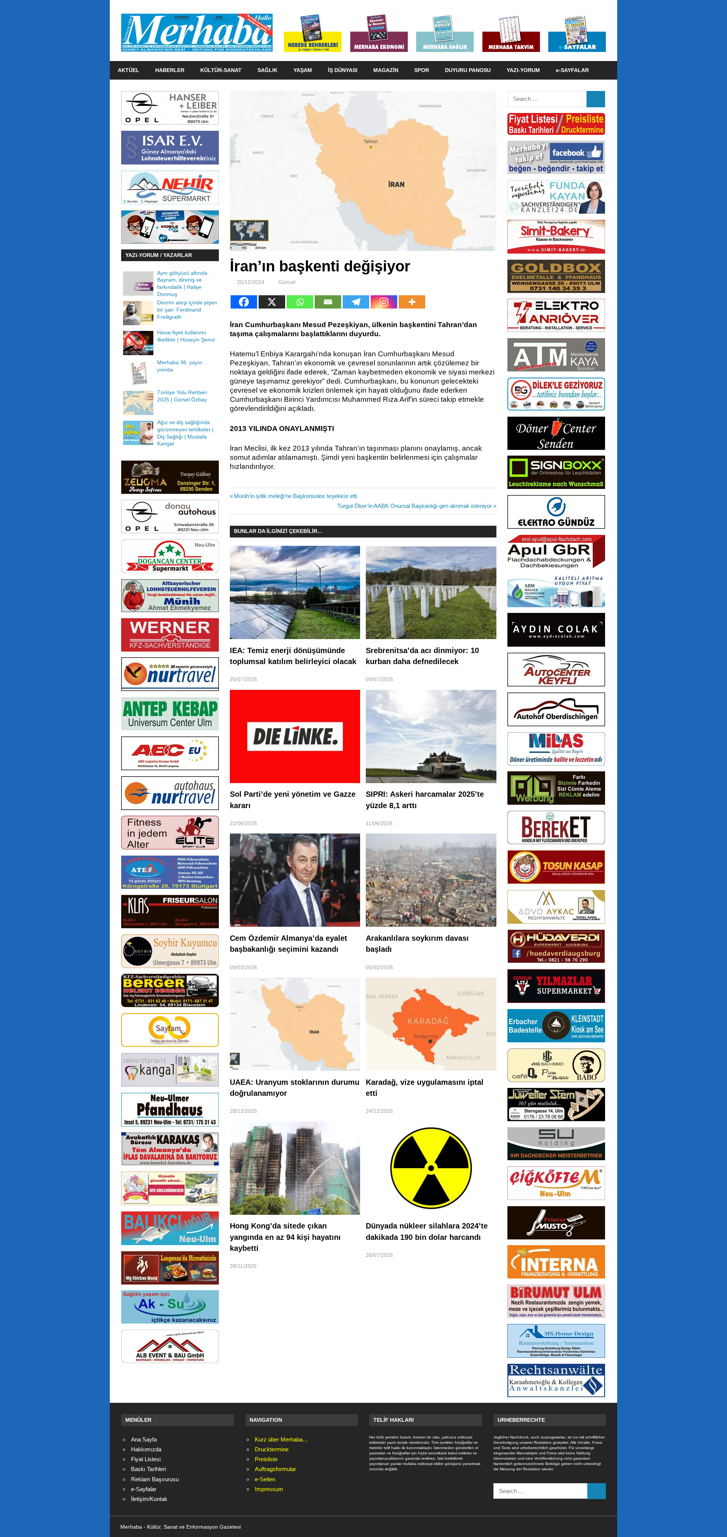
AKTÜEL (128, 70)
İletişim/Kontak (149, 1499)
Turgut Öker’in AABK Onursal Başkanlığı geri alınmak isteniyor (414, 506)
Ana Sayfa (144, 1439)
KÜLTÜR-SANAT (221, 70)
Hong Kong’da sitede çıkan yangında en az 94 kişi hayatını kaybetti (285, 1237)
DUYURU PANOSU (468, 70)
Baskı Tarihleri (148, 1469)
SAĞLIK (267, 70)
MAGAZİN (385, 70)
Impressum (269, 1489)
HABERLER (169, 70)
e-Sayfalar (143, 1489)
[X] (272, 302)
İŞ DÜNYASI (342, 70)
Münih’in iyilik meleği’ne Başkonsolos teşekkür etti (295, 496)
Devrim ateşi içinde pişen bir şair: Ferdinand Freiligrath (187, 310)
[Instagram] (384, 302)
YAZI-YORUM (523, 70)
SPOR (421, 70)
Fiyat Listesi (146, 1459)
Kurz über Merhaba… (281, 1439)
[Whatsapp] (300, 302)
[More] (412, 302)
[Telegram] (356, 302)
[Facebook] (244, 302)
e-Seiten (265, 1479)
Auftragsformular (275, 1469)
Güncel (286, 282)
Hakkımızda (146, 1449)
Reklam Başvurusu (155, 1479)
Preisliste (266, 1459)
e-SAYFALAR (572, 70)
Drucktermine (272, 1449)
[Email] (328, 302)
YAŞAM (302, 70)
